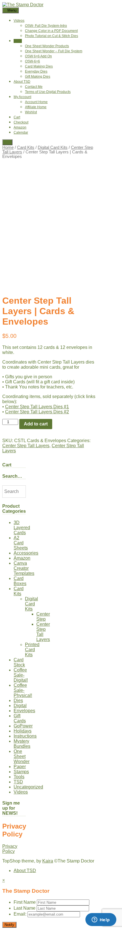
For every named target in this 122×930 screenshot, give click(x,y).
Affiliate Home (36, 107)
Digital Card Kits (53, 147)
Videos (19, 21)
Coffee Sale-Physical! (23, 690)
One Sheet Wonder (22, 756)
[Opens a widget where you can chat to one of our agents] (100, 920)
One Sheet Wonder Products (47, 46)
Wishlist (31, 112)
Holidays (22, 731)
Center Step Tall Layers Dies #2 (37, 411)
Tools (19, 776)
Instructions (25, 736)
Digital (20, 705)
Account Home (36, 102)
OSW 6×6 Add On (38, 56)
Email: (21, 914)
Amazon (20, 127)
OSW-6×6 (32, 61)
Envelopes (24, 710)
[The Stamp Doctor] (22, 4)
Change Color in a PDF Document (51, 31)
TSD (18, 781)
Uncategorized (28, 787)
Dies (18, 700)
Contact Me (34, 87)
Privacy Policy (9, 849)
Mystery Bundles (22, 744)
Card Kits (25, 147)
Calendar (21, 132)
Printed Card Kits (32, 649)
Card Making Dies (39, 66)
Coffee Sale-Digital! (21, 675)
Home (8, 147)
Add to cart (36, 423)
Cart (17, 117)
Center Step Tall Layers (25, 445)
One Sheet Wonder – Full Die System (53, 51)
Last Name (24, 908)
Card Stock (19, 662)
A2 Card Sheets (21, 542)
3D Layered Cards (22, 527)
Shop (18, 41)
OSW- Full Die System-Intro (46, 26)
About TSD (22, 82)
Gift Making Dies (37, 77)
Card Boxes (20, 581)
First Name (25, 902)
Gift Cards (20, 718)
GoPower (23, 725)
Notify (9, 925)
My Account (22, 97)
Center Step (43, 617)
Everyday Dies (36, 71)
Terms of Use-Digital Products (48, 92)
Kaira (47, 861)
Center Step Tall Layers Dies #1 (37, 406)
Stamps (21, 771)
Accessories (26, 553)
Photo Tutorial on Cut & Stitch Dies (51, 36)
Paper (20, 766)
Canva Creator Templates (24, 568)
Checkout (21, 122)
